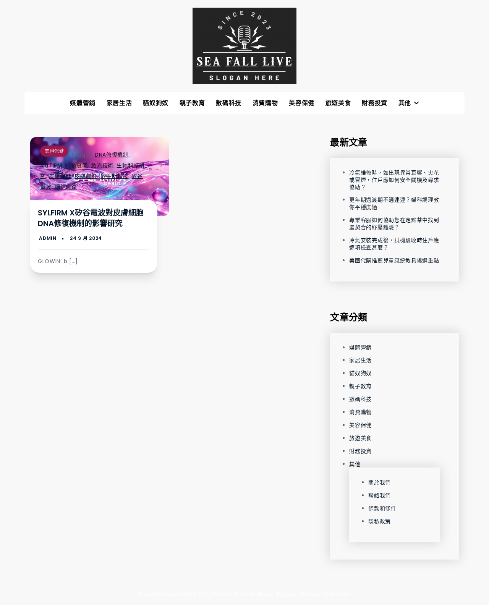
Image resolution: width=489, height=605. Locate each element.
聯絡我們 (379, 495)
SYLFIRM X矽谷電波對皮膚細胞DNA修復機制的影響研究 (91, 218)
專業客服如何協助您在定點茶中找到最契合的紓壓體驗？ (394, 223)
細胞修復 (66, 187)
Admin (48, 238)
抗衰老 (79, 165)
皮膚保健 (60, 176)
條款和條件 (382, 508)
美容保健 (301, 103)
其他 (404, 103)
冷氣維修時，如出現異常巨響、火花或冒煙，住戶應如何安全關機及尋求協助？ (394, 180)
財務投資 (374, 103)
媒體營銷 (83, 103)
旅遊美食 (338, 103)
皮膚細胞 (85, 176)
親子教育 (192, 103)
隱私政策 (379, 521)
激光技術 (102, 165)
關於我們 (379, 482)
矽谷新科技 (114, 176)
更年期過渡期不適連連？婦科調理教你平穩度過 (394, 203)
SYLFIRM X (54, 165)
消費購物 (265, 103)
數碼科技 (228, 103)
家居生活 (119, 103)
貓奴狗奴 (155, 103)
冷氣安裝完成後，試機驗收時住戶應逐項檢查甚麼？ (394, 243)
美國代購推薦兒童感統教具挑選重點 (394, 260)
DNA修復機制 (112, 155)
